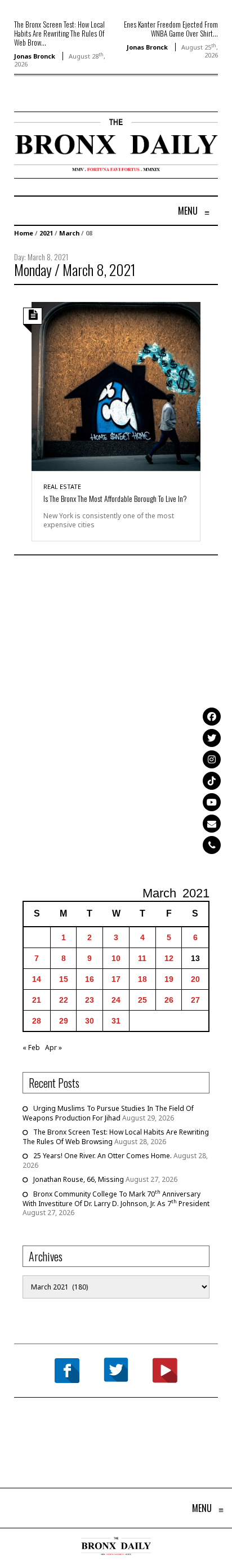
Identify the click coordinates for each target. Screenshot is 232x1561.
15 (63, 979)
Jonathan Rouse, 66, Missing (78, 1179)
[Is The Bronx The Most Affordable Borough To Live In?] (116, 385)
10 (116, 958)
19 (168, 979)
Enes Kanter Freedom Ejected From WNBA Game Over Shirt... (171, 29)
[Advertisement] (116, 722)
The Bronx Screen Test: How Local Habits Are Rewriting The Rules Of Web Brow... (59, 33)
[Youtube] (212, 802)
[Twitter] (212, 738)
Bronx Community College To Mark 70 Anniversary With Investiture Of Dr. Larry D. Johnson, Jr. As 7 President (116, 1198)
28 (36, 1020)
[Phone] (212, 845)
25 (142, 999)
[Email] (212, 824)
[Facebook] (212, 717)
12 (168, 958)
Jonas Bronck (34, 56)
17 (116, 979)
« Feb (31, 1047)
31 (116, 1020)
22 (63, 999)
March (69, 233)
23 (89, 999)
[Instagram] (212, 759)
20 (195, 979)
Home (23, 233)
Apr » (53, 1047)
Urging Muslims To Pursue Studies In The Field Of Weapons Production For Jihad (108, 1113)
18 (142, 979)
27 (195, 999)
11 (142, 958)
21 (36, 999)
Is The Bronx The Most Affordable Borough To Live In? (115, 498)
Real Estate (62, 486)
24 (116, 999)
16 (89, 979)
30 (89, 1020)
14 (36, 979)
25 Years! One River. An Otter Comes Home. (102, 1155)
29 (63, 1020)
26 (168, 999)
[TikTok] (212, 781)
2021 (46, 233)
